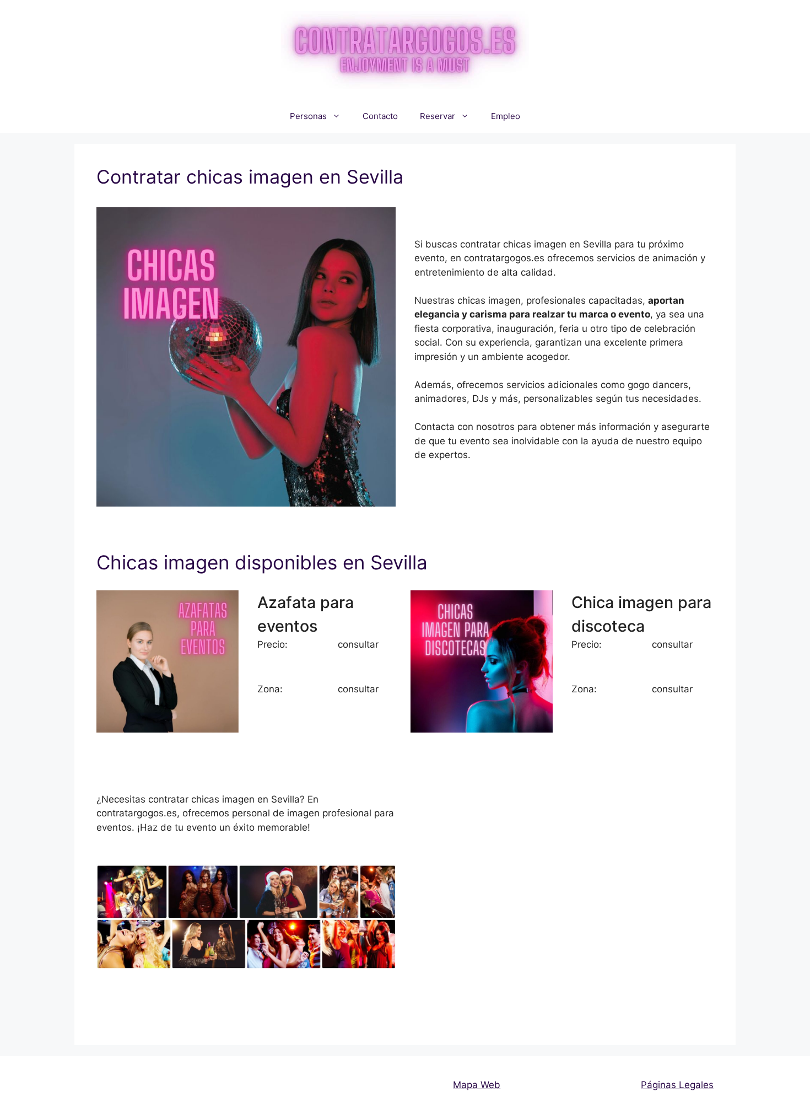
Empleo (505, 116)
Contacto (380, 116)
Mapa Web (476, 1084)
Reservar (437, 116)
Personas (308, 116)
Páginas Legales (677, 1084)
